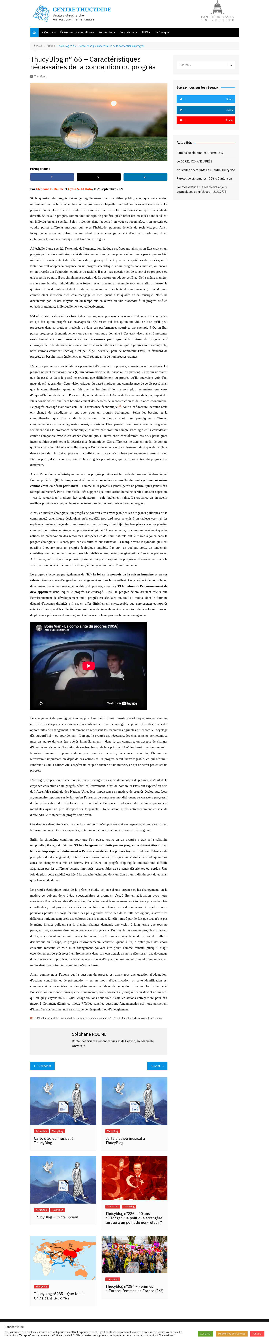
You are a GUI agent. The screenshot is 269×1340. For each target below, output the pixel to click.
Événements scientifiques (77, 32)
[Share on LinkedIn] (145, 177)
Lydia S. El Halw (80, 189)
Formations (126, 32)
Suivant (155, 1066)
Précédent (44, 1066)
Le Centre (46, 32)
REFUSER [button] (257, 1333)
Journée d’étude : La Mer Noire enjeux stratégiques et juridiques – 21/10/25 (202, 189)
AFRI (144, 32)
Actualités (41, 1131)
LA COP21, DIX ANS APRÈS (194, 161)
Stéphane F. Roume (50, 189)
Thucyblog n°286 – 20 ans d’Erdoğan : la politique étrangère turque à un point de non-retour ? (133, 1218)
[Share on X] (99, 177)
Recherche (105, 32)
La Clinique (162, 32)
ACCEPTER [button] (205, 1333)
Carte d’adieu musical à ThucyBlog (54, 1140)
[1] (31, 1018)
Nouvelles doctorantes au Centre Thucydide (206, 170)
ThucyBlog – (56, 1217)
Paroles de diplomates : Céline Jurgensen (204, 178)
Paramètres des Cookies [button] (231, 1333)
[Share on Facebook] (52, 177)
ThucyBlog (40, 76)
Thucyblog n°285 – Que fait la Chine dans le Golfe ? (59, 1296)
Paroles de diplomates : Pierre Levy (200, 153)
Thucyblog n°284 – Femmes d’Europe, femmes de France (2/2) (134, 1288)
